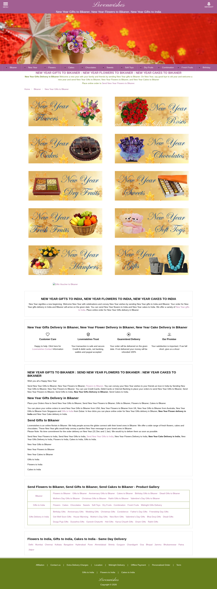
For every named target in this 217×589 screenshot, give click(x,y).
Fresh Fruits (187, 67)
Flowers (52, 67)
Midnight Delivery (117, 565)
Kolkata (58, 544)
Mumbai (39, 544)
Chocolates (90, 67)
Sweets (110, 67)
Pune (90, 544)
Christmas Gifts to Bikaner (94, 498)
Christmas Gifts (108, 511)
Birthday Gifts (59, 511)
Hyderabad (80, 544)
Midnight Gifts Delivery (151, 505)
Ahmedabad (100, 544)
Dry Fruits (148, 67)
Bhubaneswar (170, 544)
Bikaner (13, 67)
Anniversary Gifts (76, 511)
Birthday (206, 67)
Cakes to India (128, 572)
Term (178, 565)
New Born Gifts (117, 517)
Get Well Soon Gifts (62, 517)
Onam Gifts (140, 522)
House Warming (80, 517)
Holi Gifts (109, 522)
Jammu (158, 544)
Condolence (122, 511)
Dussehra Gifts (77, 522)
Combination (168, 67)
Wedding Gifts (92, 511)
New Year (32, 67)
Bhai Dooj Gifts (154, 517)
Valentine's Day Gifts (135, 517)
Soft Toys (129, 67)
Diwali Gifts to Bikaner (170, 493)
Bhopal (149, 544)
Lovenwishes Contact (42, 349)
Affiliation (40, 565)
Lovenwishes (108, 5)
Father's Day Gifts (138, 511)
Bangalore (68, 544)
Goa (142, 544)
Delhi (30, 544)
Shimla (111, 544)
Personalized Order (161, 565)
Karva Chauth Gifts (124, 522)
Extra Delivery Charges (77, 565)
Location (98, 565)
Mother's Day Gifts (99, 517)
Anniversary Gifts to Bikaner (102, 493)
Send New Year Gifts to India (100, 436)
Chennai (49, 544)
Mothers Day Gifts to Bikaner (66, 498)
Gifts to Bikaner (79, 493)
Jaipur (31, 549)
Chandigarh (132, 544)
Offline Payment (138, 565)
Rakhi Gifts (153, 522)
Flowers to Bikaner (94, 386)
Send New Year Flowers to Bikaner (118, 83)
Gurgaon (121, 544)
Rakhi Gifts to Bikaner (118, 498)
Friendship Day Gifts (158, 511)
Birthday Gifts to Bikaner (146, 493)
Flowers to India (107, 572)
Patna (181, 544)
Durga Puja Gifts (60, 522)
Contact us (55, 565)
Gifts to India (67, 411)
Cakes (71, 67)
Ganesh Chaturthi (94, 522)
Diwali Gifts (168, 517)
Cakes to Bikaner (125, 493)
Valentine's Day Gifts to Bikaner (145, 498)
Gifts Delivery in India (39, 517)
